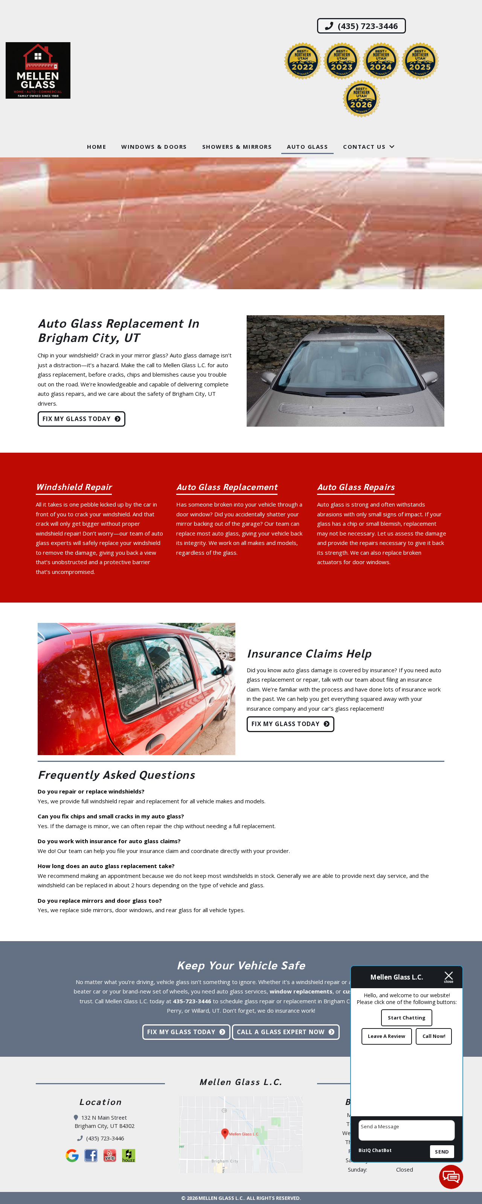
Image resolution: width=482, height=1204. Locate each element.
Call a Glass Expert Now (281, 1032)
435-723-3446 (192, 1001)
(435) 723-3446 (367, 25)
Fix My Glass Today (77, 419)
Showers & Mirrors (237, 146)
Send (442, 1151)
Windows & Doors (154, 146)
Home (96, 146)
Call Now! (434, 1036)
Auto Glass (307, 146)
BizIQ (364, 1150)
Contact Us (364, 146)
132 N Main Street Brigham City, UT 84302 (104, 1122)
